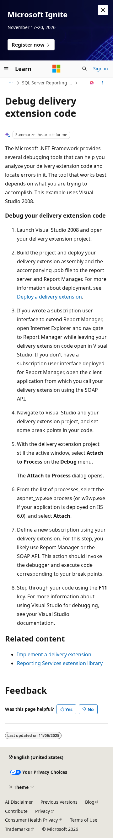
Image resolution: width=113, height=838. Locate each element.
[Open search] (84, 68)
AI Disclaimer (19, 802)
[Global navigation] (6, 68)
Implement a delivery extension (54, 654)
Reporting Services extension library (60, 663)
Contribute (16, 811)
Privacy (42, 811)
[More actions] (102, 83)
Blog (89, 802)
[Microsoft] (56, 69)
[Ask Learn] (92, 83)
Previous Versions (59, 802)
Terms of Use (83, 820)
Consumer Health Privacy (31, 820)
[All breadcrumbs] (10, 83)
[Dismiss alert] (103, 10)
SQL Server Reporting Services (47, 83)
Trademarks (17, 829)
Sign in (100, 68)
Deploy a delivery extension (49, 296)
